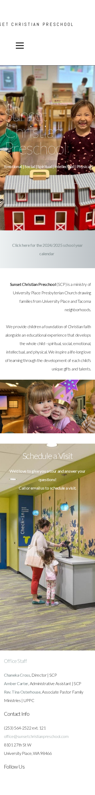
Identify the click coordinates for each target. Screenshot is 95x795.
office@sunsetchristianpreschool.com (36, 736)
